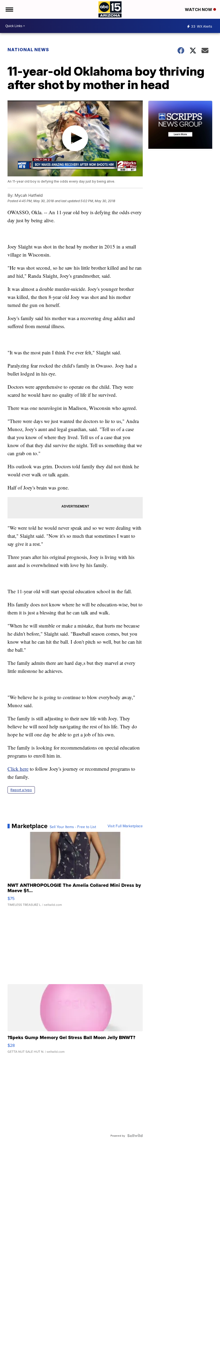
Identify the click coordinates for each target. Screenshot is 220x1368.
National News (28, 49)
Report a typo (21, 790)
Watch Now (199, 9)
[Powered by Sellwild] (135, 1135)
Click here (18, 768)
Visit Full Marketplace (125, 826)
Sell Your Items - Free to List (73, 827)
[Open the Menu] (9, 9)
